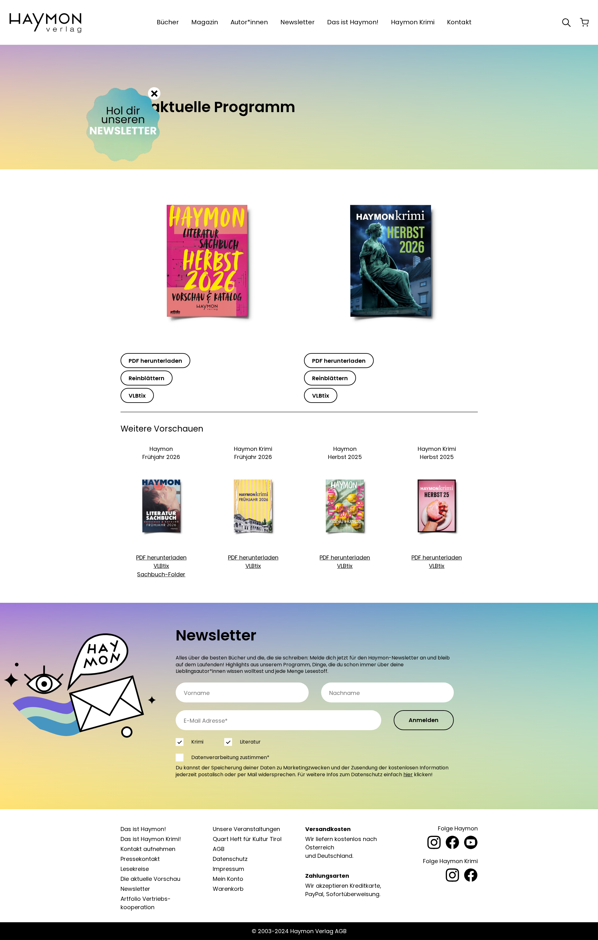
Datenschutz (230, 859)
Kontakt (459, 22)
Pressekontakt (140, 859)
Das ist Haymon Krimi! (151, 839)
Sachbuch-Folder (161, 574)
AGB (219, 849)
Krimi (197, 741)
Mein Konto (228, 879)
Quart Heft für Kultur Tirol (247, 839)
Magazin (204, 22)
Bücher (168, 22)
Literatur (250, 741)
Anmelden (424, 720)
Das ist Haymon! (352, 22)
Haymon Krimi (412, 22)
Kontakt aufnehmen (148, 849)
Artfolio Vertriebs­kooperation (146, 903)
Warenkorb (228, 889)
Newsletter (297, 22)
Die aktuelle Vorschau (150, 879)
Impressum (228, 869)
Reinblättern (146, 378)
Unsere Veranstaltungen (246, 829)
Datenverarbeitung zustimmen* (230, 757)
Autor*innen (249, 22)
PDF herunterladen (155, 361)
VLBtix (137, 395)
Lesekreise (135, 869)
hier (408, 774)
